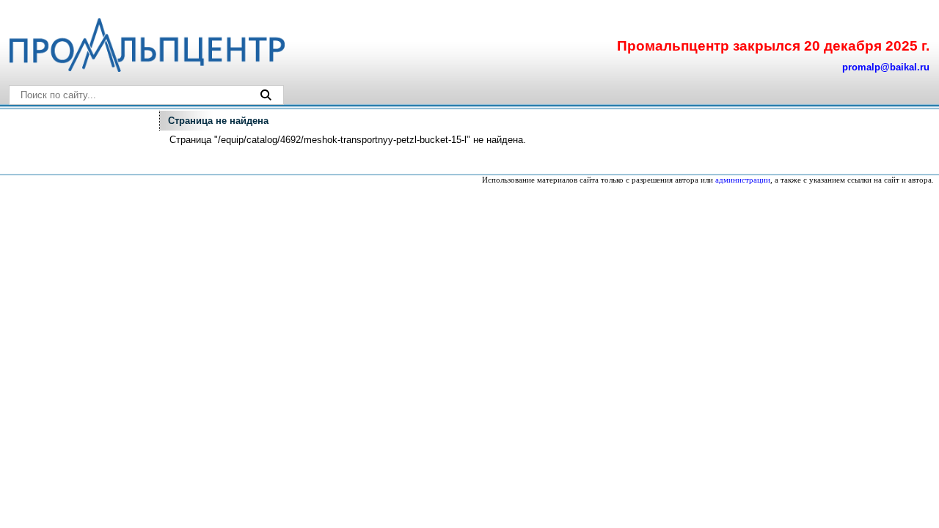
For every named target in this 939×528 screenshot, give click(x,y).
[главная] (146, 68)
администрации (742, 180)
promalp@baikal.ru (885, 67)
